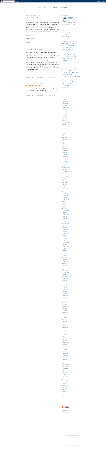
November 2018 (65, 276)
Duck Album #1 (65, 87)
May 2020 (64, 304)
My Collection (65, 36)
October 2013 (65, 192)
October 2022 (65, 340)
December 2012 (65, 173)
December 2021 (65, 331)
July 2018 (64, 269)
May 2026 (64, 389)
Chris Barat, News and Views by (69, 45)
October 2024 (65, 366)
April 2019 (64, 284)
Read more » (28, 35)
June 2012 (64, 161)
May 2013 (64, 182)
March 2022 (65, 334)
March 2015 (65, 220)
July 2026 (64, 393)
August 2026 (65, 395)
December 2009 (65, 107)
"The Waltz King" (66, 85)
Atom (66, 412)
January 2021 (65, 314)
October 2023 (65, 353)
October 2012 (65, 169)
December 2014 (65, 214)
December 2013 (65, 195)
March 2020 (65, 301)
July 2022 (64, 338)
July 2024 (64, 361)
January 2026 (65, 381)
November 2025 (65, 378)
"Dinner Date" (65, 80)
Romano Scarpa (32, 38)
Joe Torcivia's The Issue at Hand (69, 55)
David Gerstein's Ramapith (68, 47)
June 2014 (64, 205)
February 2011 (65, 131)
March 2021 (65, 318)
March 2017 (65, 250)
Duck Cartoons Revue (67, 32)
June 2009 (64, 98)
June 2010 (64, 116)
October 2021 (65, 327)
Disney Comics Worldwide (68, 51)
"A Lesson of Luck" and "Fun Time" (70, 72)
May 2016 (64, 239)
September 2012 (65, 167)
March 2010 (65, 111)
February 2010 (65, 109)
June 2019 (64, 287)
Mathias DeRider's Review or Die (69, 56)
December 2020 (65, 312)
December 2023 (65, 355)
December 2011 (65, 150)
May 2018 (64, 267)
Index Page (64, 31)
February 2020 (65, 299)
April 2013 (64, 180)
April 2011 (64, 135)
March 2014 (65, 201)
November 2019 (65, 293)
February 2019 (65, 282)
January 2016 (65, 231)
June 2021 (64, 321)
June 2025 (64, 372)
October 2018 (65, 274)
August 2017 (65, 257)
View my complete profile (69, 24)
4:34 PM (51, 95)
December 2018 (65, 278)
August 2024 (65, 363)
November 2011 (65, 148)
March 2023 (65, 344)
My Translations (65, 34)
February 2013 (65, 176)
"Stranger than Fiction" (67, 74)
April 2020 (64, 303)
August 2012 (65, 165)
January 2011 (65, 130)
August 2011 (65, 143)
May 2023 (64, 348)
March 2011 (65, 133)
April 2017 (64, 252)
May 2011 (64, 137)
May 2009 (64, 96)
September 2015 (65, 224)
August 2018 (65, 271)
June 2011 (64, 139)
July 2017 (64, 255)
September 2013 (65, 190)
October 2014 (65, 212)
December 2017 (65, 261)
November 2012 (65, 171)
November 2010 (65, 126)
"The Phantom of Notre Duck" (68, 70)
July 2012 (64, 163)
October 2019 (65, 291)
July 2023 (64, 351)
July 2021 (64, 323)
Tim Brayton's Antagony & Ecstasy (70, 62)
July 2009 (64, 99)
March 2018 (65, 263)
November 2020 (65, 310)
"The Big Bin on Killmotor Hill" (69, 69)
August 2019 (65, 289)
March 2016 (65, 235)
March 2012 (65, 156)
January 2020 (65, 297)
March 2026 (65, 385)
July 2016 (64, 240)
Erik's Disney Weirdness (67, 53)
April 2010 (64, 113)
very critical (30, 54)
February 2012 (65, 154)
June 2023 (64, 349)
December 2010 (65, 128)
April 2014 (64, 203)
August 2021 (65, 325)
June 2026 (64, 391)
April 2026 (64, 387)
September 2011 (65, 145)
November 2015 (65, 227)
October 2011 (65, 146)
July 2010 (64, 118)
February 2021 (65, 316)
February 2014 (65, 199)
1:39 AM (51, 40)
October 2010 (65, 124)
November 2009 (65, 105)
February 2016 (65, 233)
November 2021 (65, 329)
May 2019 (64, 286)
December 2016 (65, 246)
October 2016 (65, 244)
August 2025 (65, 376)
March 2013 (65, 178)
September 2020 (65, 306)
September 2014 (65, 210)
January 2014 (65, 197)
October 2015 (65, 225)
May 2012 (64, 160)
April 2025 (64, 370)
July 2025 (64, 374)
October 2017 (65, 259)
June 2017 (64, 254)
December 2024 (65, 368)
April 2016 (64, 237)
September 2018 (65, 272)
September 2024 (65, 364)
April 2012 (64, 158)
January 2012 (65, 152)
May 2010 (64, 115)
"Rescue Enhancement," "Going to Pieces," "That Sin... (69, 82)
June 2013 (64, 184)
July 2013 (64, 186)
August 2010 (65, 120)
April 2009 (64, 94)
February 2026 (65, 383)
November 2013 (65, 193)
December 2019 (65, 295)
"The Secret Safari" (66, 67)
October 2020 (65, 308)
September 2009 (65, 101)
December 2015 (65, 229)
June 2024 (64, 359)
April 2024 (64, 357)
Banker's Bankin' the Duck (68, 43)
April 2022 (64, 336)
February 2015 (65, 218)
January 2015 (65, 216)
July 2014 (64, 207)
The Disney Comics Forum (68, 49)
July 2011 (64, 141)
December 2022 (65, 342)
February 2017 (65, 248)
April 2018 (64, 265)
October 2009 (65, 103)
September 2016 (65, 242)
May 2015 (64, 222)
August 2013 (65, 188)
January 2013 (65, 175)
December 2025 (65, 380)
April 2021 (64, 319)
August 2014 (65, 208)
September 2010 (65, 122)
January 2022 (65, 333)
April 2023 (64, 346)
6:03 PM (51, 77)
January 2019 (65, 280)
